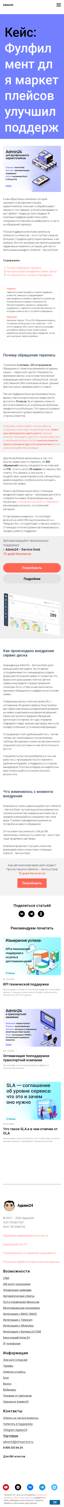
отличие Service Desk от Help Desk (37, 1130)
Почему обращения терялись (24, 896)
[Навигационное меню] (59, 5)
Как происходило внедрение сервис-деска (32, 900)
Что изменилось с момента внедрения (29, 903)
